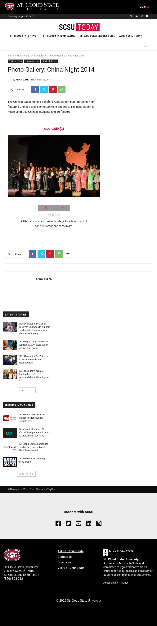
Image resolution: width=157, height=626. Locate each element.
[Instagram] (142, 16)
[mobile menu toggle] (144, 7)
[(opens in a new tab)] (10, 418)
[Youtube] (147, 16)
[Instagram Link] (98, 524)
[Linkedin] (136, 16)
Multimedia (23, 55)
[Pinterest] (53, 89)
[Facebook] (126, 16)
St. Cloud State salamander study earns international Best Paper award (33, 447)
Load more (25, 390)
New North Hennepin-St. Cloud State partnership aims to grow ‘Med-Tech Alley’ (34, 432)
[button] (144, 45)
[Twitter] (131, 16)
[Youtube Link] (78, 524)
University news (32, 61)
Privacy (124, 582)
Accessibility (110, 582)
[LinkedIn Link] (88, 524)
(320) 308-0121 (14, 578)
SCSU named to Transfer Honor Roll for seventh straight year (32, 417)
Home (11, 55)
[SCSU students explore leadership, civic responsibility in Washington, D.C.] (10, 374)
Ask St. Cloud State (70, 551)
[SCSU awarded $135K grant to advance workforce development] (10, 360)
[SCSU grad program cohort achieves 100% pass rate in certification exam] (10, 345)
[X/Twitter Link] (68, 524)
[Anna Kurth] (10, 80)
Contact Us (65, 557)
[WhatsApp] (61, 89)
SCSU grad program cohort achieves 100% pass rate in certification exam (33, 344)
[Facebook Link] (58, 524)
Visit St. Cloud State (71, 568)
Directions (64, 562)
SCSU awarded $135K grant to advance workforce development (34, 359)
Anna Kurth (22, 79)
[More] (68, 254)
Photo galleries (39, 55)
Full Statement (140, 574)
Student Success (50, 61)
